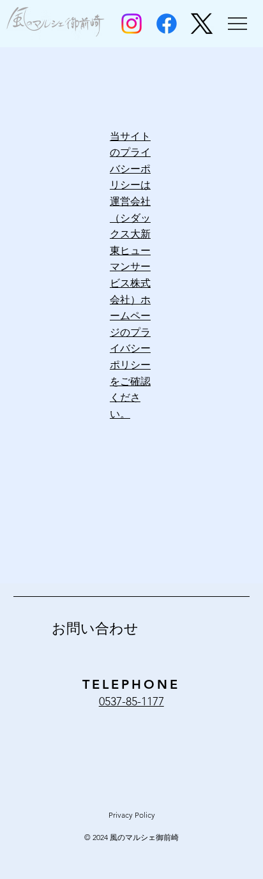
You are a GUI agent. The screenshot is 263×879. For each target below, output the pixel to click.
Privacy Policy (132, 815)
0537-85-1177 (131, 702)
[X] (201, 23)
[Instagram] (131, 23)
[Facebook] (166, 23)
